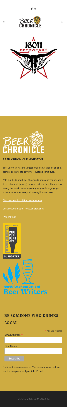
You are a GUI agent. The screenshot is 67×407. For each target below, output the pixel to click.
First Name (10, 346)
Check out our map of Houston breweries (23, 208)
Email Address (13, 335)
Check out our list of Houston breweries (22, 200)
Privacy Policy (9, 216)
